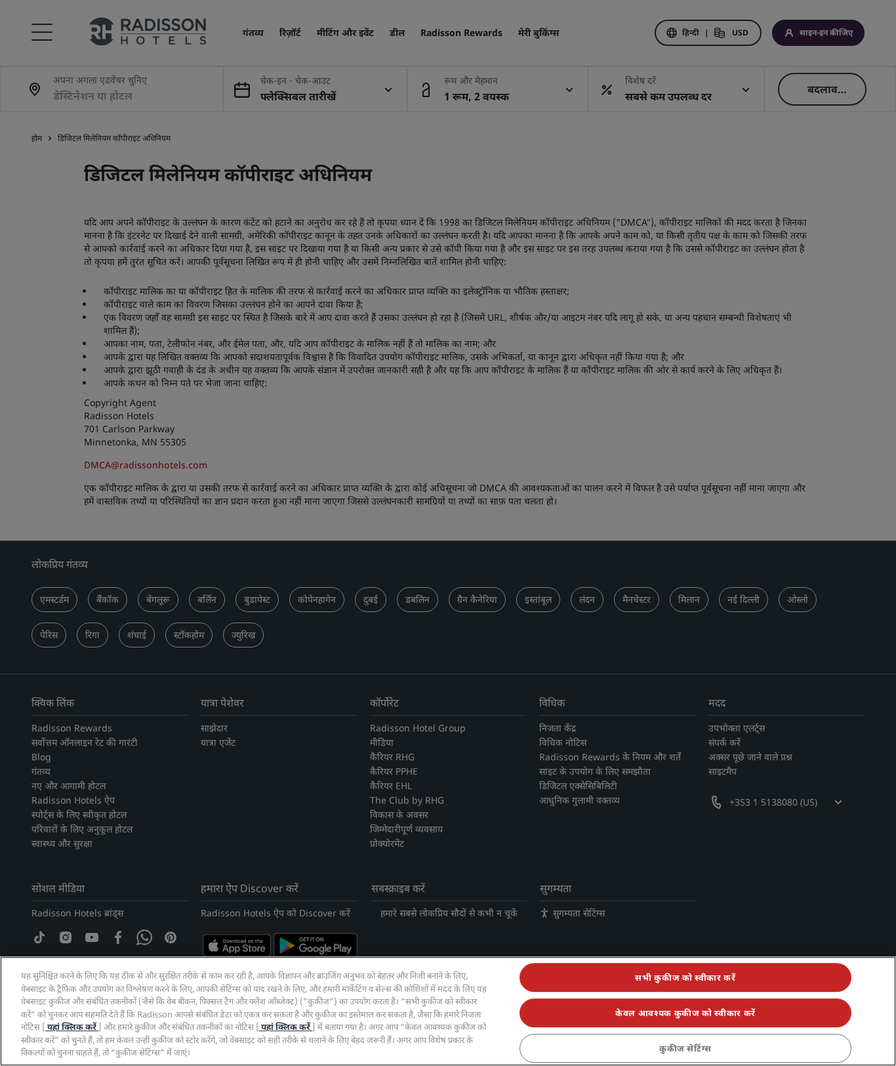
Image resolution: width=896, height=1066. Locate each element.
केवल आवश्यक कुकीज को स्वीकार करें (685, 1013)
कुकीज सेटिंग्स (685, 1048)
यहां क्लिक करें (71, 1027)
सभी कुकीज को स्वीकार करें (685, 977)
